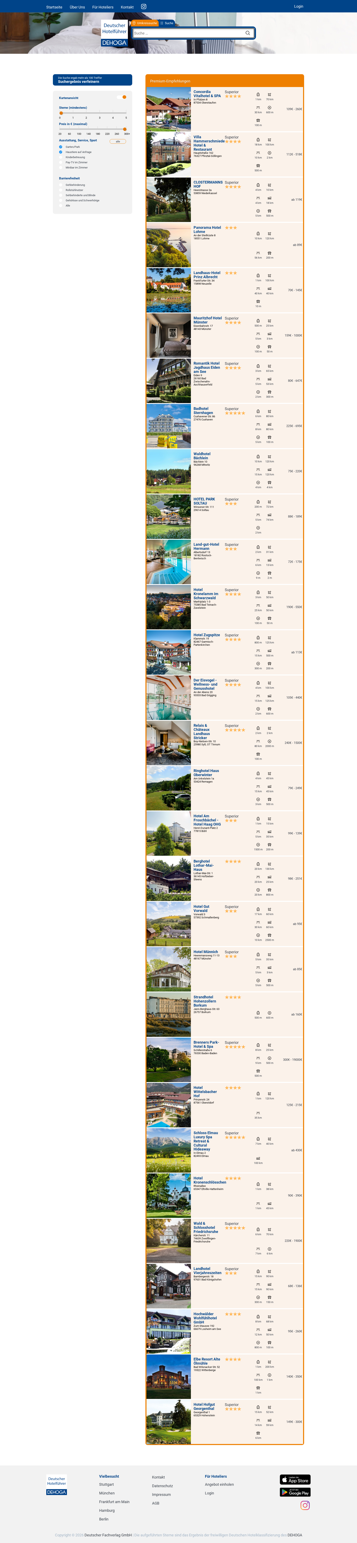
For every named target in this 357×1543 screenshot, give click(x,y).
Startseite (54, 7)
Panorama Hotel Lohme (207, 229)
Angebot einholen (219, 1484)
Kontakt (127, 7)
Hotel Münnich (206, 952)
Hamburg (107, 1510)
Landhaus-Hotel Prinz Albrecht (207, 275)
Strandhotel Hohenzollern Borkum (205, 1001)
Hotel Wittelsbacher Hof (205, 1091)
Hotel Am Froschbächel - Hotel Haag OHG (207, 820)
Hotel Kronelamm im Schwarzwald (206, 593)
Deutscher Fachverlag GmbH (108, 1535)
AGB (155, 1503)
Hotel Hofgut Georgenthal (204, 1406)
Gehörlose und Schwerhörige (82, 200)
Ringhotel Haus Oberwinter (206, 773)
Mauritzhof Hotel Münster (208, 320)
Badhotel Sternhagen (203, 410)
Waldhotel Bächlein (202, 456)
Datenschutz (162, 1486)
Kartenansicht (68, 98)
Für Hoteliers (102, 7)
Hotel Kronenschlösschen (210, 1180)
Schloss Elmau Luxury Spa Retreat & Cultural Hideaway (206, 1141)
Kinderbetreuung (75, 157)
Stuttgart (106, 1484)
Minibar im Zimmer (77, 167)
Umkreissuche (147, 23)
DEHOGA (295, 1535)
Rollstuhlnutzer (74, 190)
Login (298, 6)
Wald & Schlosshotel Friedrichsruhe (206, 1227)
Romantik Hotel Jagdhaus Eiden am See (207, 367)
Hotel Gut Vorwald (201, 908)
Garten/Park (73, 146)
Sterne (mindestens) (73, 108)
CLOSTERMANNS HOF (208, 184)
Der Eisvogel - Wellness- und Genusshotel (205, 684)
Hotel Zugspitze (207, 635)
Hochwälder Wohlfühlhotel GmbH (205, 1318)
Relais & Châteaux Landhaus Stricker (202, 731)
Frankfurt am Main (114, 1502)
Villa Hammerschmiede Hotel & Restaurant (209, 143)
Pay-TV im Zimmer (76, 162)
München (107, 1493)
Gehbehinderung (75, 184)
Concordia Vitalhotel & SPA (207, 94)
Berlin (103, 1519)
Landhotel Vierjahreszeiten (207, 1270)
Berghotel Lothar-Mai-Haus (204, 865)
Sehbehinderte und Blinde (80, 195)
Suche (169, 23)
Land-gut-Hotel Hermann (206, 546)
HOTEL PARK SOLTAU (204, 501)
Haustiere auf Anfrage (79, 152)
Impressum (161, 1494)
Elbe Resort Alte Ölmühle (207, 1361)
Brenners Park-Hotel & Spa (206, 1044)
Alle (68, 205)
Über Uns (77, 7)
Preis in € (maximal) (73, 124)
